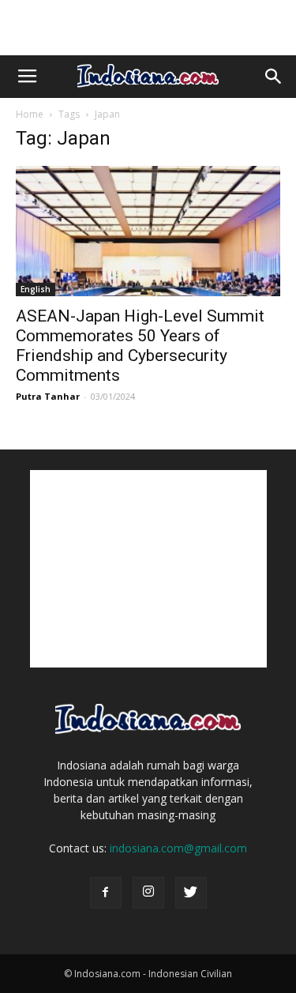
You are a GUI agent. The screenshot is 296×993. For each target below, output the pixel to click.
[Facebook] (106, 892)
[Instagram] (148, 892)
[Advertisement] (148, 27)
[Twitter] (191, 892)
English (36, 289)
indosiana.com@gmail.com (178, 848)
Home (29, 114)
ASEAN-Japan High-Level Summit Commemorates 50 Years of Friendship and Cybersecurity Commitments (140, 346)
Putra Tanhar (48, 396)
